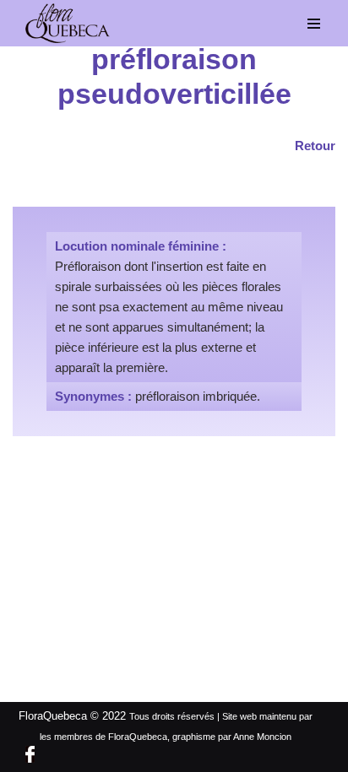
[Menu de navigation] (314, 24)
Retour (315, 145)
